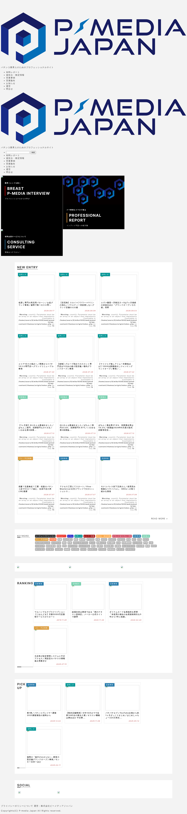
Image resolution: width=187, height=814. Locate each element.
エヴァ (104, 539)
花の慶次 (111, 543)
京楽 (97, 539)
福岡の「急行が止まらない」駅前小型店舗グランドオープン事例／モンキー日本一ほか (43, 759)
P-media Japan (28, 810)
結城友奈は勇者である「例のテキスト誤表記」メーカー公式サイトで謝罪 (87, 614)
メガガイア (130, 549)
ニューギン (67, 539)
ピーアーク (56, 543)
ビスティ (112, 539)
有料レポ (22, 274)
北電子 (99, 546)
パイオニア (39, 546)
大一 (134, 539)
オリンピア (72, 546)
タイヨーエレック (42, 543)
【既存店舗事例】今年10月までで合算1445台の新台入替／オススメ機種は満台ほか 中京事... (83, 715)
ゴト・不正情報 (25, 458)
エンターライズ (128, 546)
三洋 (139, 539)
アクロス (102, 549)
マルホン (58, 549)
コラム (70, 536)
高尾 (147, 546)
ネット (92, 543)
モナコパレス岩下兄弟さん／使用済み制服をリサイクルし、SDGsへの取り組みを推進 (118, 488)
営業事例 (10, 77)
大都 (59, 539)
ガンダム (75, 549)
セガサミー (92, 549)
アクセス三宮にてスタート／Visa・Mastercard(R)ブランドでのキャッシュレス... (77, 488)
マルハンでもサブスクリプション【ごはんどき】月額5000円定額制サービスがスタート (50, 614)
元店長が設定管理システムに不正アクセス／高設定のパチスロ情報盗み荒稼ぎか (50, 658)
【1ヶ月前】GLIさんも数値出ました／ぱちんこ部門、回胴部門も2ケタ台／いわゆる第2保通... (36, 427)
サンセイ (49, 549)
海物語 (67, 549)
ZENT (153, 546)
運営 (8, 86)
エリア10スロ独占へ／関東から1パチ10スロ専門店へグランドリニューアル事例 (36, 366)
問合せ (9, 89)
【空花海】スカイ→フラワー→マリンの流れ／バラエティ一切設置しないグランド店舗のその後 (77, 304)
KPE (64, 546)
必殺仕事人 (108, 546)
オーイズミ (39, 549)
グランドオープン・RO (122, 536)
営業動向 (10, 80)
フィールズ (137, 543)
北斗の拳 (140, 546)
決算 (69, 543)
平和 (145, 543)
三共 (118, 543)
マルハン (121, 539)
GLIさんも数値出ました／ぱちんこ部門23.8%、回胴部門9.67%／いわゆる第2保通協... (78, 427)
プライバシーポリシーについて (17, 806)
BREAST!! (61, 536)
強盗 (64, 543)
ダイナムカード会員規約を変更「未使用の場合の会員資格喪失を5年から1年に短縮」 (125, 614)
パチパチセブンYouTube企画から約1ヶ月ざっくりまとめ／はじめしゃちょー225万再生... (122, 715)
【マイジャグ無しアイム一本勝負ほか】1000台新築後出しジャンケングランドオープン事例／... (115, 366)
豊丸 (93, 546)
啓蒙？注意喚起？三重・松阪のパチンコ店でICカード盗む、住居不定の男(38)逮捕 (36, 488)
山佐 (151, 543)
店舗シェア (101, 543)
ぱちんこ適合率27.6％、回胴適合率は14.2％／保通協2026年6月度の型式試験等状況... (116, 427)
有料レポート (13, 72)
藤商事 (82, 539)
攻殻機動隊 (126, 543)
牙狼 (59, 546)
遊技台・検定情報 (15, 75)
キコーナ (120, 549)
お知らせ (10, 83)
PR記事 (53, 539)
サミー (145, 539)
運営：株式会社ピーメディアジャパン (53, 806)
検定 (76, 539)
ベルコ (83, 549)
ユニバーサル (84, 546)
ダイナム (90, 539)
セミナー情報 (89, 536)
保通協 (117, 546)
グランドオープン (80, 543)
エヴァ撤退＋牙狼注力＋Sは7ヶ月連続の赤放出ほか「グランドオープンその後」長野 (118, 304)
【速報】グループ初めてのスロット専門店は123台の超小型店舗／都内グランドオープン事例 (74, 366)
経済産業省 (50, 546)
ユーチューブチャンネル (45, 536)
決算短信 (111, 549)
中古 (128, 539)
